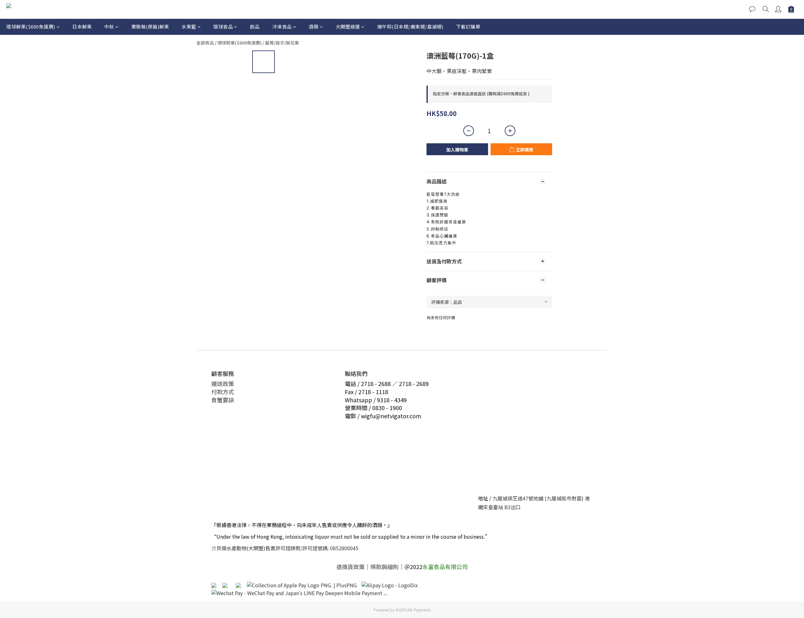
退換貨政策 (350, 567)
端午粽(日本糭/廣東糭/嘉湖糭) (410, 26)
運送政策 (222, 383)
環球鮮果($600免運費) (30, 26)
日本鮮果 (82, 26)
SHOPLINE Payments (413, 609)
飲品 (255, 26)
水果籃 (189, 26)
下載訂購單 (468, 26)
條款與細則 (384, 567)
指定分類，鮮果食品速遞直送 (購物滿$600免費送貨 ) (481, 94)
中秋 (109, 26)
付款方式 (222, 392)
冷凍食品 (282, 26)
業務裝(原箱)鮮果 (150, 26)
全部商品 (205, 43)
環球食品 (223, 26)
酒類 (313, 26)
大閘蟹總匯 (348, 26)
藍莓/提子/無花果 (282, 43)
